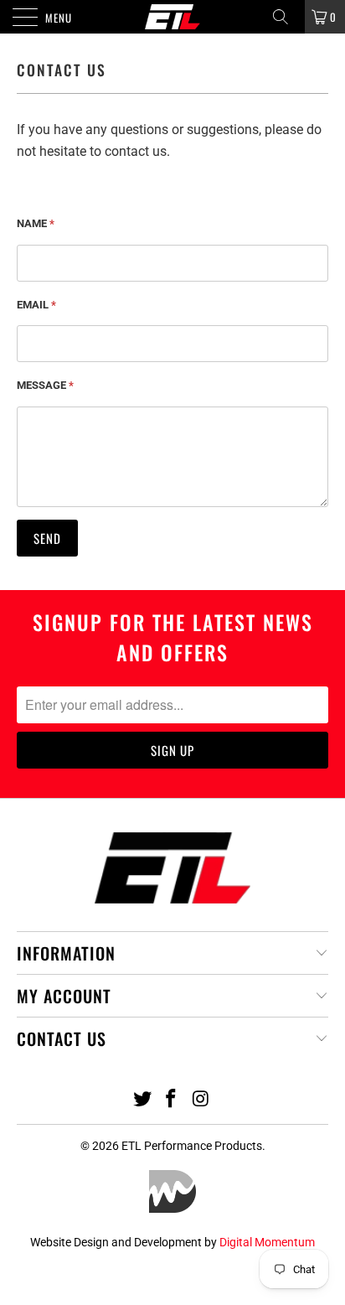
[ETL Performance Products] (172, 17)
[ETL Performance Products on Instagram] (201, 1100)
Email (36, 304)
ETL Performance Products (191, 1145)
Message (45, 385)
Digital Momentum (267, 1242)
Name (35, 223)
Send (47, 538)
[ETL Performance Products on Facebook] (171, 1100)
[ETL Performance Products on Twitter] (142, 1100)
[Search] (286, 16)
